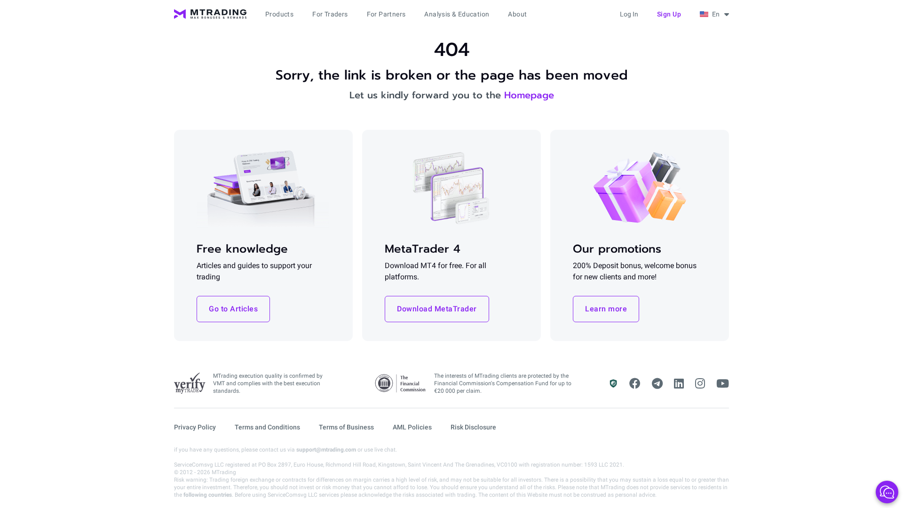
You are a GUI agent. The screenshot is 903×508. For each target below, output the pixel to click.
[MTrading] (210, 14)
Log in (629, 14)
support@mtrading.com (326, 449)
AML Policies (412, 427)
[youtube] (722, 383)
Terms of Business (346, 427)
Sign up (669, 14)
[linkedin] (679, 383)
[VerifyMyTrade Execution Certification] (190, 383)
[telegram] (657, 383)
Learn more (606, 308)
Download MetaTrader (437, 308)
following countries (207, 495)
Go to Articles (233, 308)
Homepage (529, 95)
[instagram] (700, 383)
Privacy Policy (195, 427)
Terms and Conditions (267, 427)
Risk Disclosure (473, 427)
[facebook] (635, 383)
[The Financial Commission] (401, 384)
